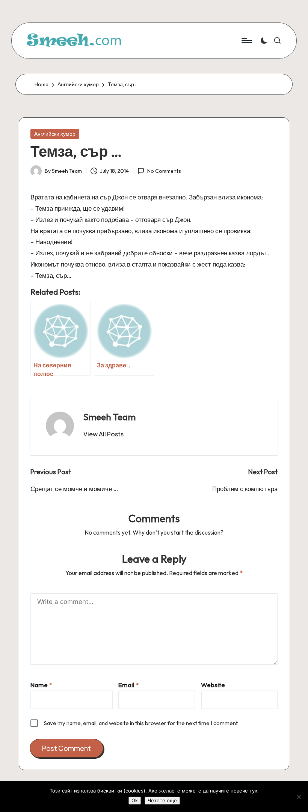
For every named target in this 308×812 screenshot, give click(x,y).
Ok (134, 800)
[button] (103, 434)
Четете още (162, 800)
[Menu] (246, 40)
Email (128, 685)
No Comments (164, 171)
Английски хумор (54, 133)
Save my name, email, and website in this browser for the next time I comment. (141, 723)
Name (41, 685)
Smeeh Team (109, 416)
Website (213, 685)
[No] (298, 796)
